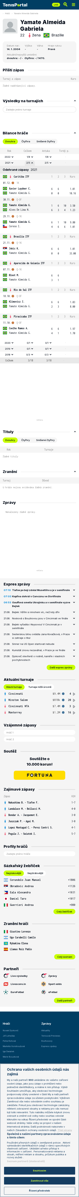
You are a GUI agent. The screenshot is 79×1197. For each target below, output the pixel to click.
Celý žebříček (64, 911)
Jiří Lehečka (9, 1036)
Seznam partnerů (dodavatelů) (26, 1161)
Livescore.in (18, 983)
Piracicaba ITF (23, 316)
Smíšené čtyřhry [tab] (46, 141)
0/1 (28, 342)
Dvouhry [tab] (10, 440)
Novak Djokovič (10, 1030)
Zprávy (52, 975)
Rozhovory (46, 1041)
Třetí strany (65, 1130)
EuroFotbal (17, 992)
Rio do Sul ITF (23, 289)
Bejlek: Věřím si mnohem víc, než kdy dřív (36, 612)
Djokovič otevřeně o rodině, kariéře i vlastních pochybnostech (38, 658)
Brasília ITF (21, 236)
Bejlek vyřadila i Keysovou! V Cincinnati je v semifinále (37, 626)
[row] (39, 157)
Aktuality (45, 1030)
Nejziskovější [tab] (13, 873)
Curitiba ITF (21, 176)
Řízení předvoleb (39, 1190)
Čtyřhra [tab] (25, 141)
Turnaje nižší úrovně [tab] (39, 686)
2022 (7, 156)
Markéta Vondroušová (14, 1046)
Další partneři (64, 1000)
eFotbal (52, 992)
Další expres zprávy (61, 667)
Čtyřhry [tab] (25, 440)
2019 (7, 348)
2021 (7, 162)
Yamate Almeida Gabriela (26, 13)
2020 (7, 342)
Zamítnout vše (40, 1180)
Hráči (7, 13)
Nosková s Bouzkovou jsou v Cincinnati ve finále (40, 618)
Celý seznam (64, 956)
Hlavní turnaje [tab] (14, 686)
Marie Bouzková (11, 1056)
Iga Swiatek (8, 1051)
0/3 (28, 354)
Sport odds (55, 983)
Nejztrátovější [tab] (35, 873)
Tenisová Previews (50, 1036)
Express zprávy (49, 1046)
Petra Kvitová (9, 1041)
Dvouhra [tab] (10, 141)
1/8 (28, 156)
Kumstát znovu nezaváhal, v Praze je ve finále (38, 650)
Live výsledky (19, 975)
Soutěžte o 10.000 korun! (40, 762)
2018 (7, 354)
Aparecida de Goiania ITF (29, 263)
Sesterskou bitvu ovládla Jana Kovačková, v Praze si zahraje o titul (41, 636)
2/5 (28, 162)
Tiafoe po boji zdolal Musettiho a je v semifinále (41, 590)
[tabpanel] (39, 255)
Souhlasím (39, 1170)
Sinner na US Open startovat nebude (33, 643)
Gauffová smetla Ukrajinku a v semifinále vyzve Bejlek (41, 604)
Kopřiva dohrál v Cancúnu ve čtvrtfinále (36, 596)
